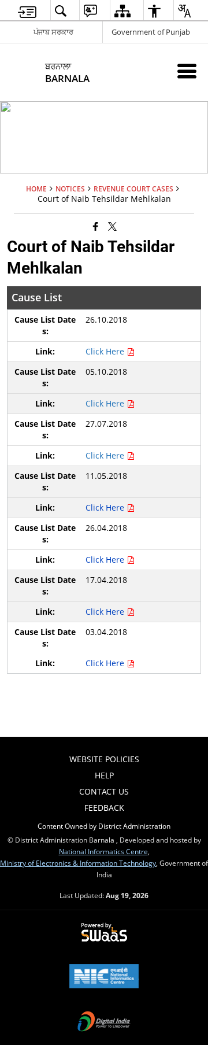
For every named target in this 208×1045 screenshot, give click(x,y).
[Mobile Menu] (187, 71)
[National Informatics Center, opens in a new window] (104, 977)
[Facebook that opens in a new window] (95, 225)
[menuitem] (27, 10)
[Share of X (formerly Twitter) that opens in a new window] (112, 225)
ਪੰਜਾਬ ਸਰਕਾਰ (53, 32)
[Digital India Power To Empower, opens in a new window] (104, 1022)
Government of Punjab (151, 32)
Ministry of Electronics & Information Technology (78, 862)
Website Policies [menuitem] (104, 759)
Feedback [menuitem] (104, 807)
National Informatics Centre (103, 851)
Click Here (106, 351)
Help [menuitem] (104, 775)
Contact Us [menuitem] (104, 791)
